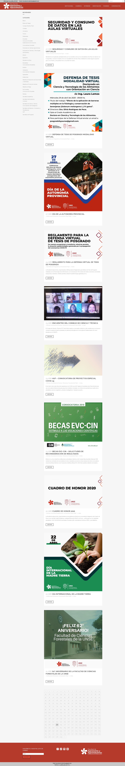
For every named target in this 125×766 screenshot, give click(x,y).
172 (72, 724)
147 (92, 718)
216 (69, 734)
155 (65, 721)
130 (84, 715)
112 (72, 712)
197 (53, 731)
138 (57, 718)
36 (68, 697)
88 (95, 706)
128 (76, 715)
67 (72, 703)
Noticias (24, 94)
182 (53, 728)
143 (76, 718)
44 (99, 697)
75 (45, 706)
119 (99, 712)
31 (49, 697)
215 (65, 734)
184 (61, 728)
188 (76, 728)
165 (46, 724)
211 (49, 734)
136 (49, 718)
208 (95, 731)
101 (88, 709)
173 (76, 724)
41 (87, 697)
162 (92, 721)
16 (49, 694)
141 (69, 718)
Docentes (25, 39)
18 (57, 694)
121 (49, 715)
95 (65, 709)
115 (84, 712)
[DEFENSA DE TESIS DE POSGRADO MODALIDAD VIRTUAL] (73, 102)
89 (99, 706)
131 (88, 715)
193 (95, 728)
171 (69, 724)
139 (61, 718)
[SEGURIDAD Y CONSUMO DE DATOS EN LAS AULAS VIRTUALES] (73, 31)
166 (49, 724)
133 (95, 715)
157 (72, 721)
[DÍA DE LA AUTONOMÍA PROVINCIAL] (73, 182)
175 (84, 724)
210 (46, 734)
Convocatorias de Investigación (30, 105)
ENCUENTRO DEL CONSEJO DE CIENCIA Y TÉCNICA (75, 323)
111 (68, 712)
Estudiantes (25, 63)
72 (91, 703)
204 (80, 731)
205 (84, 731)
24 (80, 694)
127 (72, 715)
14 (99, 691)
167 (53, 724)
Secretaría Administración (29, 99)
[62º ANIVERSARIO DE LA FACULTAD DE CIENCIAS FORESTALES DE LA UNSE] (73, 639)
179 (99, 724)
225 (46, 737)
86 (88, 706)
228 (57, 737)
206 (88, 731)
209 (99, 731)
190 (84, 728)
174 (80, 724)
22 (72, 694)
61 (49, 703)
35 (64, 697)
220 (84, 734)
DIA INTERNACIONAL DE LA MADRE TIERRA (71, 594)
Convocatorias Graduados (29, 72)
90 (45, 709)
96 (68, 709)
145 (84, 718)
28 (95, 694)
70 (84, 703)
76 (49, 706)
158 (76, 721)
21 (68, 694)
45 (45, 700)
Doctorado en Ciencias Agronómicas (31, 48)
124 (61, 715)
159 (80, 721)
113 (76, 712)
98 (76, 709)
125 (65, 715)
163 (95, 721)
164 (99, 721)
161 (88, 721)
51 (68, 700)
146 (88, 718)
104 (99, 709)
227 (53, 737)
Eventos (24, 67)
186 (68, 728)
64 (61, 703)
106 (49, 712)
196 (49, 731)
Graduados (25, 70)
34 (61, 697)
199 (61, 731)
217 (72, 734)
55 (84, 700)
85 (84, 706)
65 (65, 703)
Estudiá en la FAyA (27, 60)
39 (80, 697)
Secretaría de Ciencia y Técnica (30, 103)
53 (76, 700)
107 (53, 712)
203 (76, 731)
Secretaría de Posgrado (28, 114)
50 (65, 700)
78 (57, 706)
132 (92, 715)
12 (91, 691)
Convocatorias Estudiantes (29, 64)
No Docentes (26, 89)
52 (72, 700)
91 (49, 709)
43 (95, 697)
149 (99, 718)
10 (84, 691)
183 (57, 728)
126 (69, 715)
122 (53, 715)
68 (76, 703)
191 (88, 728)
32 (53, 697)
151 (49, 721)
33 (57, 697)
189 (80, 728)
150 (46, 721)
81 (68, 706)
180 (45, 728)
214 (61, 734)
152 (53, 721)
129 (80, 715)
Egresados (25, 57)
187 (72, 728)
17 (53, 694)
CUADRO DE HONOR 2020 (63, 511)
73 (95, 703)
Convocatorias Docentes (28, 45)
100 (84, 709)
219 (80, 734)
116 (88, 712)
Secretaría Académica (28, 96)
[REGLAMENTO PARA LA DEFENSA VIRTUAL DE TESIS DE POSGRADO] (73, 244)
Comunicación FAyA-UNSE (65, 216)
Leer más (49, 64)
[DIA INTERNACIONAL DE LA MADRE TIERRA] (73, 562)
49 (61, 700)
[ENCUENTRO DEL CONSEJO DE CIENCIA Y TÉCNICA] (73, 303)
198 (57, 731)
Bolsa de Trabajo (27, 23)
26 (87, 694)
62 (53, 703)
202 (72, 731)
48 (57, 700)
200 (65, 731)
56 (88, 700)
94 (61, 709)
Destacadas (25, 36)
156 (69, 721)
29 (99, 694)
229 (61, 737)
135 (46, 718)
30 (45, 697)
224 (99, 734)
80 (65, 706)
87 (91, 706)
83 (76, 706)
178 (95, 724)
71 (87, 703)
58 (95, 700)
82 (72, 706)
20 (64, 694)
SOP (24, 112)
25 (84, 694)
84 (80, 706)
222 (92, 734)
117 (92, 712)
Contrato (25, 28)
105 (46, 712)
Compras (25, 101)
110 (65, 712)
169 (61, 724)
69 (80, 703)
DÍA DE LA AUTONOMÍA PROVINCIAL (68, 214)
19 (61, 694)
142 (72, 718)
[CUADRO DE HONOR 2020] (73, 491)
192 (92, 728)
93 (57, 709)
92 (53, 709)
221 (88, 734)
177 (92, 724)
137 (53, 718)
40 (84, 697)
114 (80, 712)
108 (57, 712)
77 (53, 706)
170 (65, 724)
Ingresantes (25, 74)
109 (61, 712)
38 (76, 697)
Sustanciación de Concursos (29, 42)
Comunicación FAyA (59, 53)
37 (72, 697)
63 (57, 703)
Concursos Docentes (28, 40)
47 (53, 700)
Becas (24, 20)
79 (61, 706)
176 (88, 724)
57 (91, 700)
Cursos (24, 33)
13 (95, 691)
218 (76, 734)
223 (95, 734)
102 (92, 709)
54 (80, 700)
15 (45, 694)
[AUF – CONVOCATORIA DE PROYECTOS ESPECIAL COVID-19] (73, 360)
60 (45, 703)
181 (49, 728)
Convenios (25, 31)
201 (69, 731)
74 (99, 703)
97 (72, 709)
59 (99, 700)
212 (53, 734)
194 (99, 728)
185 (65, 728)
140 (65, 718)
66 (68, 703)
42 (91, 697)
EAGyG (24, 55)
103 (95, 709)
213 (57, 734)
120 (46, 715)
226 (49, 737)
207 (91, 731)
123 (57, 715)
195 (46, 731)
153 (57, 721)
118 (95, 712)
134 (99, 715)
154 (61, 721)
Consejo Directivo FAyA (28, 25)
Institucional (25, 77)
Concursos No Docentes (28, 91)
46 (49, 700)
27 (91, 694)
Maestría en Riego (27, 86)
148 (95, 718)
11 (87, 691)
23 (76, 694)
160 (84, 721)
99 (80, 709)
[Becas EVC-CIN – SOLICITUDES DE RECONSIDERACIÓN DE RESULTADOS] (73, 425)
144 (80, 718)
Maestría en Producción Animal (30, 84)
